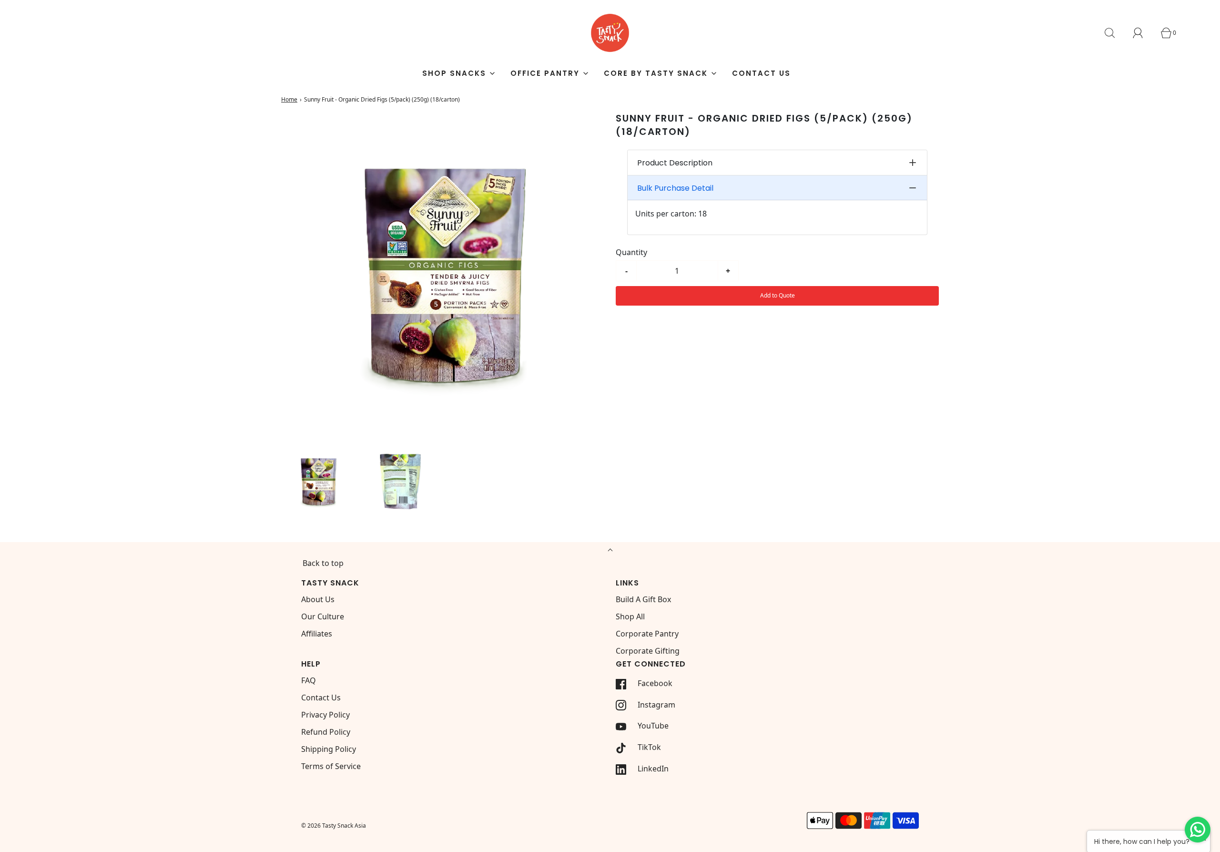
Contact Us (761, 73)
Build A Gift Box (643, 599)
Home (289, 99)
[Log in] (1143, 32)
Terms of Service (331, 766)
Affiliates (316, 633)
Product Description (674, 162)
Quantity (631, 252)
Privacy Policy (325, 714)
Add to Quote (777, 295)
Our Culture (322, 616)
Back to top (323, 563)
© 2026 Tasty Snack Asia (333, 825)
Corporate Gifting (648, 651)
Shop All (630, 616)
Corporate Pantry (647, 633)
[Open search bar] (1115, 32)
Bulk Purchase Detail (675, 188)
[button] (318, 481)
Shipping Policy (328, 749)
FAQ (308, 680)
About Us (318, 599)
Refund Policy (325, 732)
